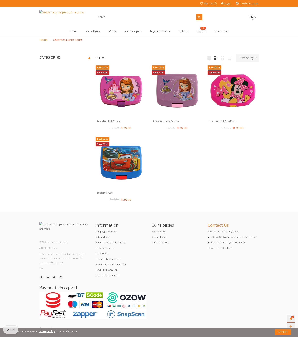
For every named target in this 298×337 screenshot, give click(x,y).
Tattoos (183, 31)
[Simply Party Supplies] (61, 17)
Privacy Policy (158, 231)
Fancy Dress (93, 31)
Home (73, 31)
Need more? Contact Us (108, 275)
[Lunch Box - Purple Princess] (177, 90)
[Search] (199, 17)
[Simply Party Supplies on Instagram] (61, 277)
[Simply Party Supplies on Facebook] (41, 277)
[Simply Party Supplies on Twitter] (48, 277)
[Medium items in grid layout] (209, 58)
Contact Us (218, 225)
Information (221, 31)
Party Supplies (133, 31)
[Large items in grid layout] (215, 58)
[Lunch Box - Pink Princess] (121, 90)
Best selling (246, 58)
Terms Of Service (160, 242)
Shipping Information (106, 231)
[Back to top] (291, 326)
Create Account (249, 3)
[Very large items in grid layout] (222, 58)
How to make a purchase (108, 259)
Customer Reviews (105, 248)
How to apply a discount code (111, 264)
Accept (283, 332)
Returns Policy (103, 237)
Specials (201, 31)
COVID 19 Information (107, 269)
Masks (112, 31)
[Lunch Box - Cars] (121, 162)
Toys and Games (160, 31)
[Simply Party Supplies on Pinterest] (54, 277)
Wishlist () (210, 3)
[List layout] (229, 58)
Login (227, 3)
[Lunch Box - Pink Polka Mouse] (233, 90)
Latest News (102, 253)
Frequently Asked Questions (110, 242)
